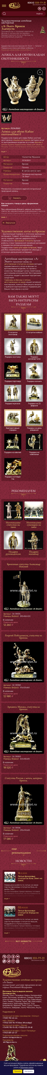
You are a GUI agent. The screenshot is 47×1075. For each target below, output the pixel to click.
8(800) (37, 2)
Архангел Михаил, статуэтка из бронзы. (23, 708)
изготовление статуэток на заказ (19, 264)
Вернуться (10, 223)
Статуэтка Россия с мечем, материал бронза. (23, 779)
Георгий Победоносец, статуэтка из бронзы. (23, 636)
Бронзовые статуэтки (23, 241)
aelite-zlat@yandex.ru (12, 1037)
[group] (23, 90)
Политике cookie (26, 1068)
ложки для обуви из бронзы (25, 247)
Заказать (17, 198)
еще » (4, 151)
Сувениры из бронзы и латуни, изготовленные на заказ (17, 281)
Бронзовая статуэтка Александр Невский (23, 565)
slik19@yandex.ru (10, 1042)
